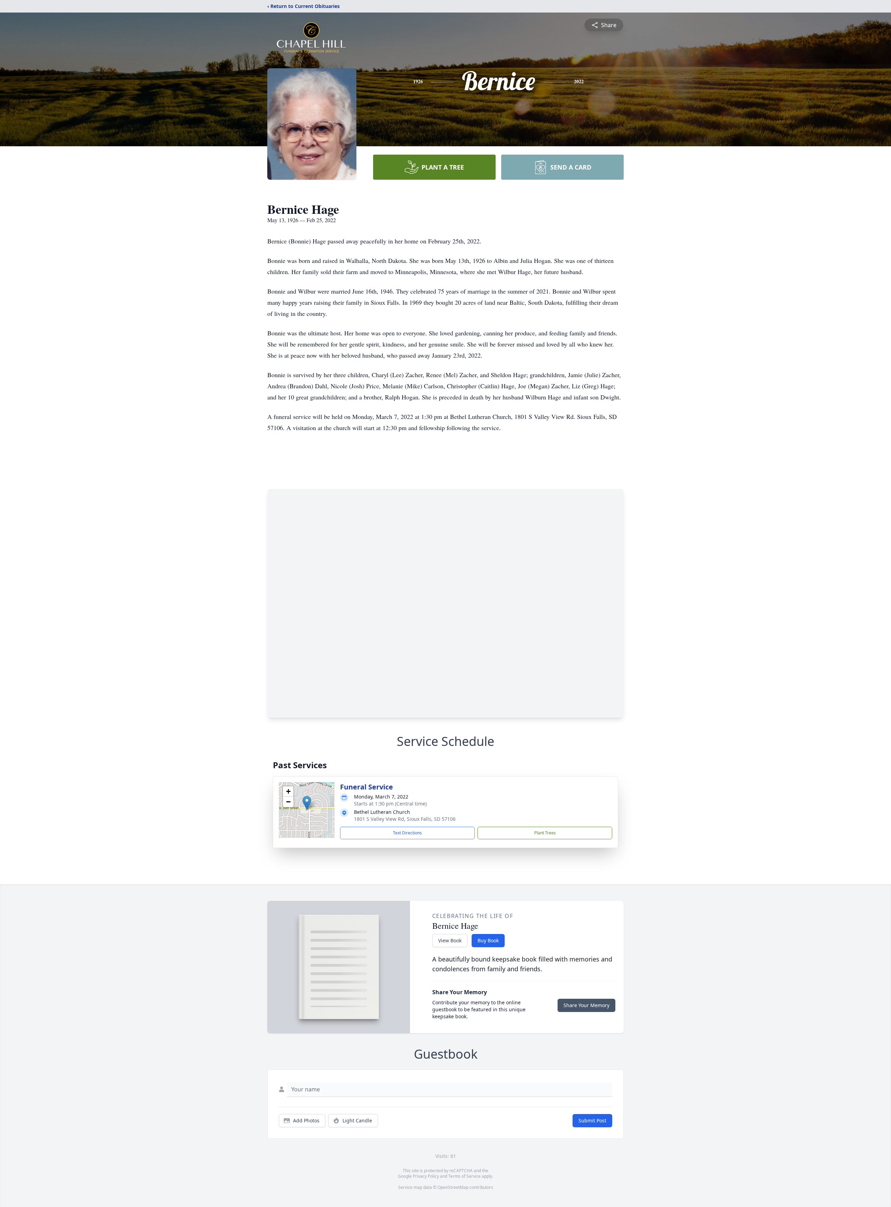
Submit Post (592, 1120)
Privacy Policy (426, 1176)
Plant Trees (545, 833)
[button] (306, 803)
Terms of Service (464, 1176)
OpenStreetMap (452, 1187)
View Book (450, 940)
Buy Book (488, 940)
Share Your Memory (586, 1005)
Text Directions (407, 833)
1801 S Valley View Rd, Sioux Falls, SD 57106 (405, 819)
